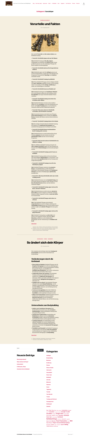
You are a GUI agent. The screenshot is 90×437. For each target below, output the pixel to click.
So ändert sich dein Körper (45, 242)
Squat (55, 424)
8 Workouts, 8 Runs (21, 366)
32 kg (57, 410)
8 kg (47, 410)
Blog (33, 3)
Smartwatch (48, 424)
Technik (48, 391)
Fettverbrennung (48, 338)
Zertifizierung (55, 426)
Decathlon (49, 413)
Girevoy (57, 415)
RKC (71, 421)
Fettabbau (34, 228)
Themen (73, 3)
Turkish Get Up (49, 426)
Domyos (53, 413)
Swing (66, 424)
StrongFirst (58, 424)
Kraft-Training (41, 229)
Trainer (48, 396)
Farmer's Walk (66, 413)
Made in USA (48, 421)
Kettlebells (54, 3)
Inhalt (49, 3)
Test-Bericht (49, 394)
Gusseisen (61, 415)
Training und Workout (45, 20)
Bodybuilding (40, 238)
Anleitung (44, 226)
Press (68, 421)
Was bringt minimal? (21, 359)
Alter (37, 226)
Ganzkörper (46, 228)
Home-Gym (49, 374)
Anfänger (40, 226)
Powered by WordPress (37, 434)
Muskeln (51, 229)
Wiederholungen (45, 230)
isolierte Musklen (40, 339)
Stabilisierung (45, 339)
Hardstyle (66, 415)
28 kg (55, 410)
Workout (78, 3)
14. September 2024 (45, 27)
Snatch (52, 424)
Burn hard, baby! (39, 3)
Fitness (45, 238)
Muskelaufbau (46, 229)
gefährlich (50, 228)
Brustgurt (69, 410)
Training (49, 339)
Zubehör (48, 406)
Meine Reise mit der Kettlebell (26, 434)
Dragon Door (59, 413)
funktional (53, 338)
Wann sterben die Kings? (22, 361)
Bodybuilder (38, 338)
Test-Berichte (68, 3)
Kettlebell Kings (51, 419)
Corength (63, 411)
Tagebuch (62, 3)
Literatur (48, 379)
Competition (51, 411)
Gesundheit (50, 238)
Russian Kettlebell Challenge (63, 422)
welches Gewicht (39, 230)
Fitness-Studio (49, 367)
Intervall (37, 229)
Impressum (45, 3)
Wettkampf (49, 404)
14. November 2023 (45, 246)
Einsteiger (56, 226)
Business (48, 360)
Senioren (34, 230)
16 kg (52, 410)
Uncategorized (49, 401)
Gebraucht (48, 370)
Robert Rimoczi (49, 422)
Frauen (43, 228)
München (48, 382)
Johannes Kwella (54, 417)
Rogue (54, 422)
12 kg (50, 410)
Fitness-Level (39, 228)
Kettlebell (48, 377)
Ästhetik (34, 338)
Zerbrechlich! (20, 364)
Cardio (52, 226)
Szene (47, 387)
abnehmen (34, 226)
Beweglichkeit (48, 226)
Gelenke (54, 228)
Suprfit (62, 424)
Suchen (18, 348)
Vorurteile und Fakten (45, 24)
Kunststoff (64, 419)
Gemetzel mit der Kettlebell (23, 369)
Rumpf (54, 229)
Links (58, 3)
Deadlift (68, 411)
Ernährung (48, 362)
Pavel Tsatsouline (61, 421)
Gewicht (53, 415)
